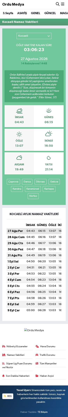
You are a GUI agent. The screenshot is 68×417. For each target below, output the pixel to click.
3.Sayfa (8, 13)
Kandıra (17, 188)
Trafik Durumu (47, 355)
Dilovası (40, 181)
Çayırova (13, 181)
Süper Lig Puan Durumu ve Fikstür (17, 365)
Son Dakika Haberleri (17, 376)
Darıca (27, 181)
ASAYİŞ (22, 13)
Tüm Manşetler (48, 363)
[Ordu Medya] (34, 330)
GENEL (35, 13)
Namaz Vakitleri (15, 355)
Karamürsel (33, 188)
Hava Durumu (47, 346)
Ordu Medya (13, 4)
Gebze (54, 181)
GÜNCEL (50, 13)
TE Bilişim (42, 412)
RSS (9, 396)
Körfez (33, 196)
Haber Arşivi (47, 376)
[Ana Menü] (62, 4)
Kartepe (49, 188)
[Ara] (57, 4)
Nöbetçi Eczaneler (17, 346)
